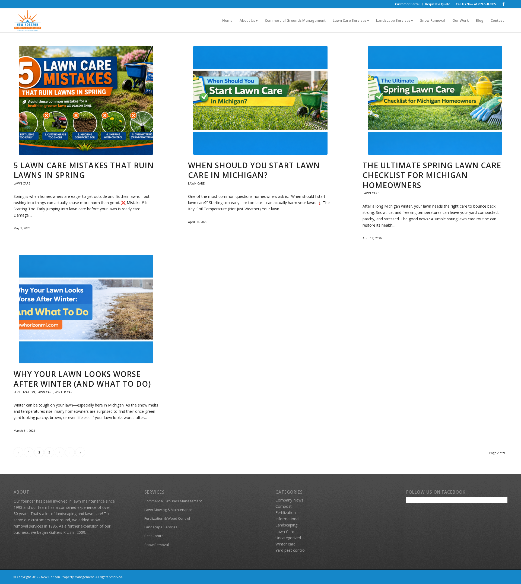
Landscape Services (160, 527)
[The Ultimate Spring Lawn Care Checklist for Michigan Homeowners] (435, 100)
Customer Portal (407, 4)
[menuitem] (407, 4)
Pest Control (154, 535)
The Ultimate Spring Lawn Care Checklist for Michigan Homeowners (432, 175)
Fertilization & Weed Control (167, 518)
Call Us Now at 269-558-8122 (476, 4)
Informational (287, 518)
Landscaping (286, 525)
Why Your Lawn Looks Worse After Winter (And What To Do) (82, 379)
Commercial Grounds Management (173, 501)
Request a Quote (437, 4)
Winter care (64, 392)
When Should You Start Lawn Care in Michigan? (254, 170)
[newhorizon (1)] (28, 20)
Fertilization (24, 392)
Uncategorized (288, 537)
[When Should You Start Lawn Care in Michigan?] (260, 100)
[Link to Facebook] (503, 4)
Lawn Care (22, 183)
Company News (289, 500)
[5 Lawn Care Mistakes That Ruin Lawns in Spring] (86, 100)
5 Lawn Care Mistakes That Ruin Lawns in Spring (84, 170)
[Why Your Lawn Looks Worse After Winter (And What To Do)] (86, 309)
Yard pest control (290, 550)
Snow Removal (156, 544)
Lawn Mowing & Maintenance (168, 509)
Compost (283, 506)
